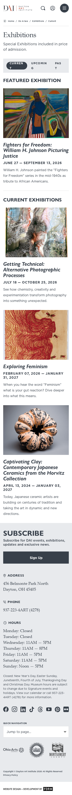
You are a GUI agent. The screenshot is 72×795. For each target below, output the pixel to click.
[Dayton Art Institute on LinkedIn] (23, 709)
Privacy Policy (10, 775)
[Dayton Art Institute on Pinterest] (57, 709)
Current (16, 66)
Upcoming (39, 66)
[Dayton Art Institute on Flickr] (66, 709)
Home (11, 21)
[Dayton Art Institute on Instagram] (14, 709)
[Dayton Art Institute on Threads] (40, 709)
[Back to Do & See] (4, 21)
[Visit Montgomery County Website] (57, 750)
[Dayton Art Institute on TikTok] (31, 709)
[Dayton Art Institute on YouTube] (49, 709)
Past (58, 66)
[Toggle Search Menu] (43, 8)
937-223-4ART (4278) (21, 610)
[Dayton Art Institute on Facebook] (6, 709)
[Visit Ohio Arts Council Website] (13, 750)
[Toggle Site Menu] (64, 8)
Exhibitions (38, 21)
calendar (36, 693)
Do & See (23, 21)
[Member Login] (52, 8)
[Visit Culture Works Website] (36, 750)
